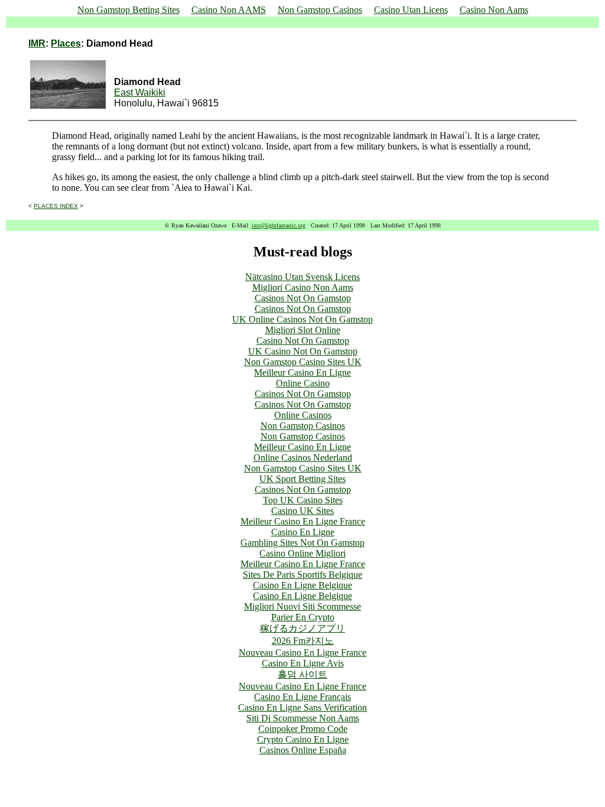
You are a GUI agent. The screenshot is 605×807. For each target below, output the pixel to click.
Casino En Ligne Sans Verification (302, 707)
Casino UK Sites (302, 511)
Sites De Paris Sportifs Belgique (302, 575)
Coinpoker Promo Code (302, 729)
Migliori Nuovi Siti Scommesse (302, 606)
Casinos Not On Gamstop (303, 298)
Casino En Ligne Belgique (302, 585)
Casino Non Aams (494, 10)
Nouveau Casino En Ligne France (302, 652)
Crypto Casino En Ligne (303, 739)
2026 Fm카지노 (303, 641)
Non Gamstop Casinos (320, 10)
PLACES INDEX (56, 206)
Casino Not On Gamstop (302, 341)
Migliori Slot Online (302, 330)
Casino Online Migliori (302, 553)
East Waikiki (139, 92)
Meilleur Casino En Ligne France (302, 521)
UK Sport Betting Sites (302, 479)
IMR (36, 43)
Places (66, 43)
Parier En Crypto (302, 617)
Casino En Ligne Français (302, 697)
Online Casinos (302, 415)
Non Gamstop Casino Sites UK (303, 362)
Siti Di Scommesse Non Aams (302, 718)
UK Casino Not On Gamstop (302, 351)
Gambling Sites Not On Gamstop (302, 543)
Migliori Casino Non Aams (302, 287)
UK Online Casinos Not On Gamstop (302, 319)
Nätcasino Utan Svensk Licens (302, 277)
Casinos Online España (302, 750)
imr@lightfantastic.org (278, 225)
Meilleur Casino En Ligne (302, 372)
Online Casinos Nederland (302, 458)
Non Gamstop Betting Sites (128, 10)
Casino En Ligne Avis (303, 663)
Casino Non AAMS (228, 10)
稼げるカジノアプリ (302, 628)
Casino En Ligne (302, 532)
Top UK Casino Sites (303, 500)
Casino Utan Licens (411, 10)
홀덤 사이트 (302, 674)
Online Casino (303, 383)
